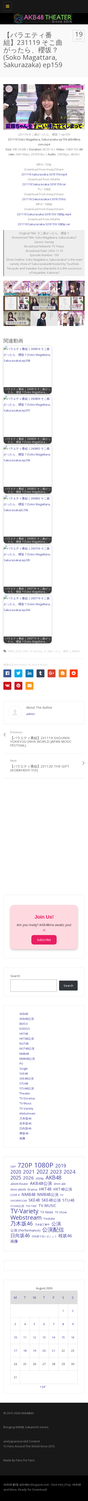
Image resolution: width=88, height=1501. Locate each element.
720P (25, 651)
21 (53, 1351)
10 (15, 1337)
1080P (10, 651)
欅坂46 (7, 664)
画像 (22, 1138)
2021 (29, 1171)
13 (44, 1337)
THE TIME (31, 1206)
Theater (24, 1093)
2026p (40, 1178)
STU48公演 (26, 1088)
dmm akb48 (18, 1189)
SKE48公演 (26, 1078)
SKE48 (23, 1073)
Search (15, 976)
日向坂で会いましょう (44, 1236)
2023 (18, 651)
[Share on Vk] (7, 686)
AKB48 (23, 1014)
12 (34, 1337)
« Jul (42, 1386)
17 (15, 1351)
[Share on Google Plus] (52, 673)
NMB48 (24, 1054)
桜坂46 (76, 651)
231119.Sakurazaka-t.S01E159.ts (44, 199)
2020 (15, 1171)
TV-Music (25, 1103)
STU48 (23, 1083)
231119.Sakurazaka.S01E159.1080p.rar (44, 224)
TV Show (61, 1212)
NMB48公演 (27, 1059)
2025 (15, 1177)
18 (24, 1351)
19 (34, 1351)
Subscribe (44, 940)
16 (72, 1337)
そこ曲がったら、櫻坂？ (57, 651)
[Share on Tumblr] (40, 673)
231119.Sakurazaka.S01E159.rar (44, 184)
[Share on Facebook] (7, 673)
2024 (69, 1171)
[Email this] (29, 686)
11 (24, 1337)
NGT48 (23, 1043)
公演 (56, 1223)
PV (21, 1064)
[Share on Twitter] (18, 673)
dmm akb (60, 1184)
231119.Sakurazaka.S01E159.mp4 (44, 174)
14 (53, 1337)
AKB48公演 (26, 1019)
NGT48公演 (26, 1048)
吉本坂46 (25, 1123)
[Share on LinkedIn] (29, 673)
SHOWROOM (18, 1200)
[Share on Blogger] (63, 673)
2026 (28, 1177)
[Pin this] (18, 686)
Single (23, 1069)
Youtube (49, 1218)
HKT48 (23, 1034)
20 (44, 1351)
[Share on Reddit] (74, 673)
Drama (32, 1189)
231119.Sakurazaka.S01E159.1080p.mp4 (44, 214)
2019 (60, 1165)
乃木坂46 (25, 1118)
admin (30, 714)
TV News (46, 1212)
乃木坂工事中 (42, 1224)
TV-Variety (35, 651)
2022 (42, 1171)
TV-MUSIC (47, 1205)
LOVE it (15, 1195)
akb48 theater (19, 1184)
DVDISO (24, 1029)
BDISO (23, 1024)
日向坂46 (25, 1128)
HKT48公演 (26, 1039)
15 (63, 1337)
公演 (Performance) (25, 1230)
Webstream (27, 1113)
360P (13, 1166)
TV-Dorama (27, 1098)
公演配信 (53, 1229)
